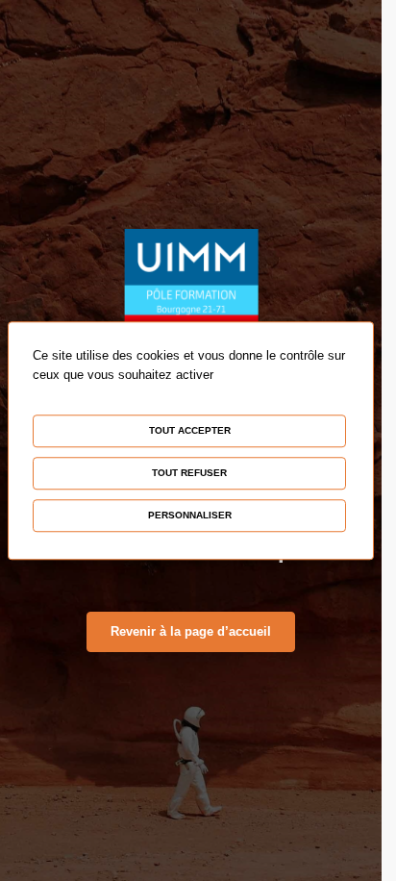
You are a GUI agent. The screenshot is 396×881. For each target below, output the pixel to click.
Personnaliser (190, 515)
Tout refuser (189, 472)
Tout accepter (190, 430)
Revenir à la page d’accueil (191, 631)
